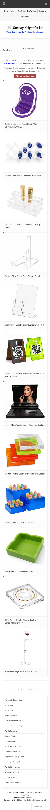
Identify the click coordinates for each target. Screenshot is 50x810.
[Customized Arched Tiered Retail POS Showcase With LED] (25, 100)
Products (21, 11)
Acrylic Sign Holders (12, 767)
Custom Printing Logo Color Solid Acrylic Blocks (25, 474)
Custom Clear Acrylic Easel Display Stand (22, 276)
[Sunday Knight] (25, 33)
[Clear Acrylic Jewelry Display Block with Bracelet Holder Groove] (25, 596)
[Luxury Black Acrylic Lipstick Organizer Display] (25, 401)
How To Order (32, 11)
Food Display (10, 777)
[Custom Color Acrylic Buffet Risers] (25, 499)
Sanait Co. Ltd (30, 797)
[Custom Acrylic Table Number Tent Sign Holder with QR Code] (25, 350)
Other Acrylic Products (13, 782)
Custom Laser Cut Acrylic (14, 726)
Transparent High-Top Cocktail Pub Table (22, 672)
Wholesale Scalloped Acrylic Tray (19, 571)
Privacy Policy (25, 795)
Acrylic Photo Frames (13, 746)
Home (5, 11)
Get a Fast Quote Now (26, 76)
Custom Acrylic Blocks (13, 721)
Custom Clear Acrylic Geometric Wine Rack (23, 176)
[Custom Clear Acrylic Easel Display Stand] (25, 252)
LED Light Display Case (13, 762)
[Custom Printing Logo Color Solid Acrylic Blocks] (25, 450)
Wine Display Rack (12, 772)
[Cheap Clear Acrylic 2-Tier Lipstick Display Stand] (25, 201)
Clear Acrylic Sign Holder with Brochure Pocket (24, 325)
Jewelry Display (10, 736)
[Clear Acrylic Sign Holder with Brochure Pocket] (25, 301)
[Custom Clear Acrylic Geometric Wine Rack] (25, 152)
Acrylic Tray (9, 710)
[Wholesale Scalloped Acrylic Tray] (25, 547)
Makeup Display (11, 715)
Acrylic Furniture (11, 731)
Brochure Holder (11, 741)
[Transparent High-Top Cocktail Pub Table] (25, 648)
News (22, 792)
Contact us (43, 11)
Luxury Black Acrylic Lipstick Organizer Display (24, 425)
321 (31, 689)
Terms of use (38, 792)
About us (13, 11)
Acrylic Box (9, 705)
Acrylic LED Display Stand (14, 757)
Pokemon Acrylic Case (13, 751)
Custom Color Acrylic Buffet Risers (19, 523)
